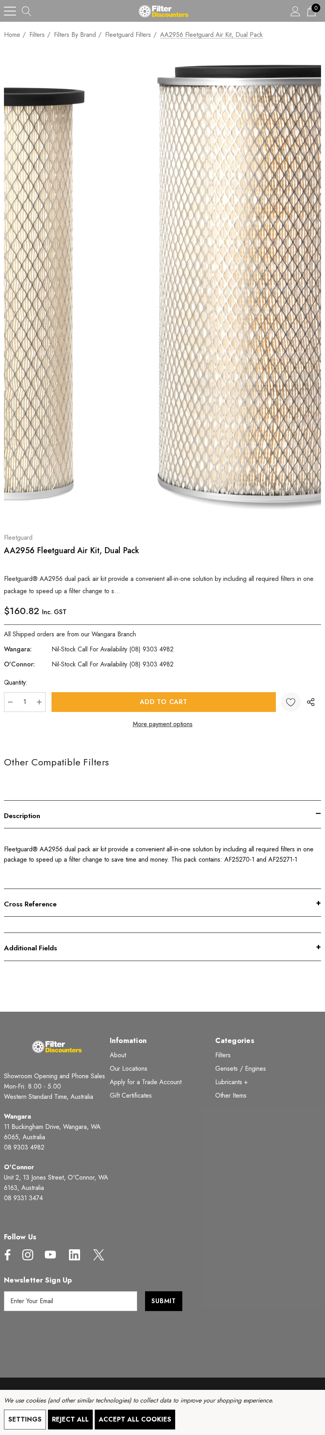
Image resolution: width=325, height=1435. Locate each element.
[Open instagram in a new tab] (27, 1254)
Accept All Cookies (135, 1419)
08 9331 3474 (23, 1198)
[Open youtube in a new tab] (50, 1254)
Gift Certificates (131, 1095)
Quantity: (16, 682)
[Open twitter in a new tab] (98, 1254)
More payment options (163, 724)
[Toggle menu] (10, 11)
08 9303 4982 (24, 1147)
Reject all (70, 1419)
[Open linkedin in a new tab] (74, 1254)
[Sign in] (295, 11)
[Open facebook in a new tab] (5, 1254)
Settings (25, 1419)
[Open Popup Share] (311, 702)
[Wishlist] (291, 702)
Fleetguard (18, 537)
